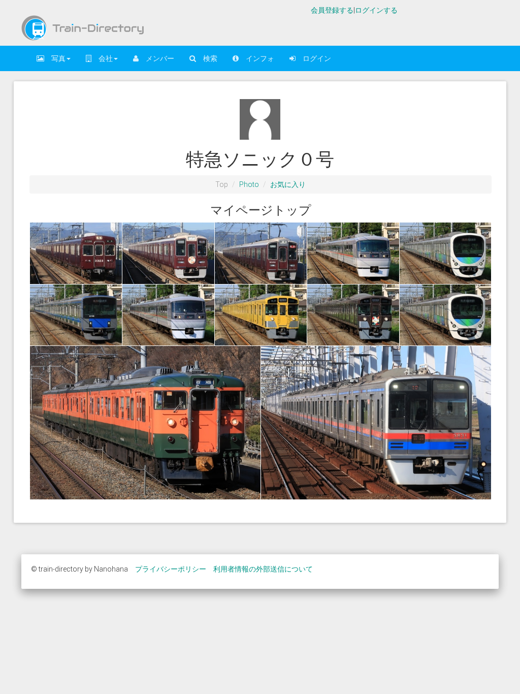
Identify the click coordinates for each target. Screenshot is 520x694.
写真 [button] (55, 58)
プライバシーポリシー (170, 569)
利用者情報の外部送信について (263, 569)
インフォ (256, 58)
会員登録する (332, 10)
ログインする (376, 10)
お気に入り (288, 184)
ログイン (313, 58)
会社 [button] (102, 58)
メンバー (156, 58)
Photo (249, 184)
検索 (206, 58)
